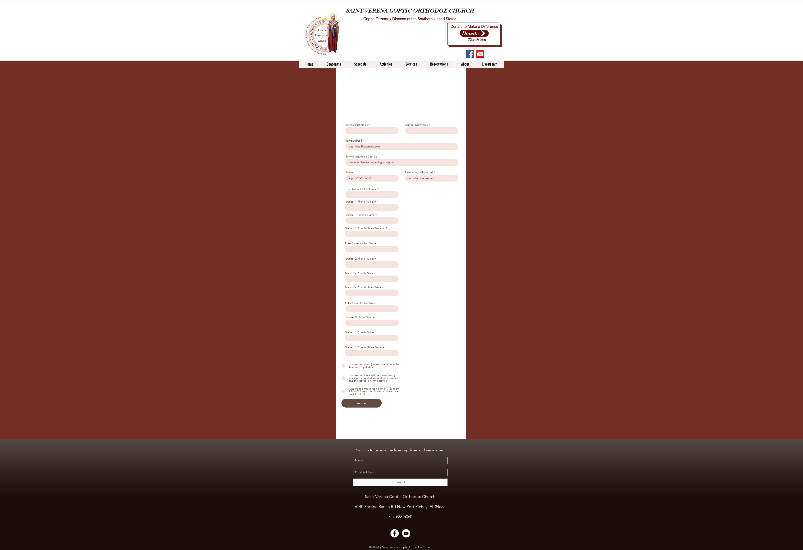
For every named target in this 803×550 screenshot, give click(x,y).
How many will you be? (419, 172)
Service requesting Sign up (361, 156)
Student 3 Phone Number (360, 317)
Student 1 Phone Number (360, 201)
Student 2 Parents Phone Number (365, 287)
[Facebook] (470, 54)
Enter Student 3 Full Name (360, 303)
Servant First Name (356, 124)
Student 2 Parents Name (359, 273)
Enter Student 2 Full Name (360, 243)
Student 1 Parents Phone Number (365, 228)
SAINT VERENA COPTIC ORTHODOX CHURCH (410, 10)
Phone (349, 172)
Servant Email (353, 140)
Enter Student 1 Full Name (361, 189)
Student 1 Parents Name (360, 214)
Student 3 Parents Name (359, 332)
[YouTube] (480, 54)
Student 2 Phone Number (360, 258)
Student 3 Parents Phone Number (365, 347)
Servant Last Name (416, 124)
